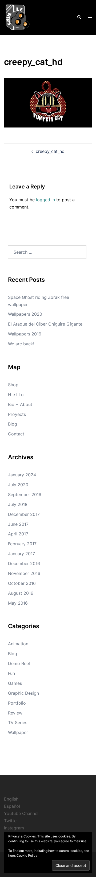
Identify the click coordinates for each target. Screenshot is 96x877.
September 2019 (24, 494)
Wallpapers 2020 (25, 314)
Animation (18, 643)
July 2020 (18, 484)
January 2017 (21, 553)
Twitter (11, 820)
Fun (11, 673)
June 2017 (18, 524)
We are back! (21, 343)
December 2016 (24, 563)
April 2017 (18, 533)
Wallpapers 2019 (24, 334)
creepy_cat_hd (50, 151)
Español (12, 806)
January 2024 (22, 474)
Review (15, 713)
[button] (79, 17)
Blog (12, 424)
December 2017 (24, 514)
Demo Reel (19, 663)
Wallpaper (18, 732)
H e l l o (16, 394)
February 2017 (22, 543)
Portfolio (17, 703)
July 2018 (17, 504)
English (11, 799)
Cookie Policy (27, 855)
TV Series (17, 722)
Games (15, 683)
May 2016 (18, 603)
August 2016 (20, 593)
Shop (13, 384)
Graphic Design (23, 693)
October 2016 (22, 583)
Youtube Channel (21, 813)
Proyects (17, 414)
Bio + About (20, 404)
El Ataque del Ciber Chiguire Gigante (45, 324)
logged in (45, 199)
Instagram (14, 827)
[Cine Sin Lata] (17, 17)
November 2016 (24, 573)
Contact (16, 433)
